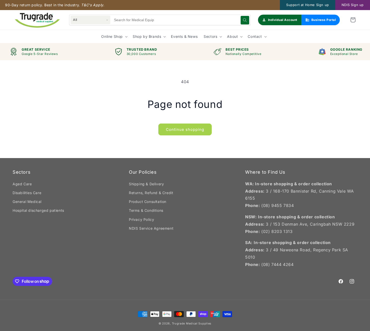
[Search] (245, 20)
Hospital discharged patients (38, 210)
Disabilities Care (27, 193)
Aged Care (22, 184)
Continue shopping (185, 129)
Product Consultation (147, 201)
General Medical (27, 201)
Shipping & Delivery (146, 184)
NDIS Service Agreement (151, 228)
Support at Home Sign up (307, 5)
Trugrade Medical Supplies (192, 323)
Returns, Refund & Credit (151, 193)
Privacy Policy (141, 219)
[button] (352, 19)
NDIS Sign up (353, 5)
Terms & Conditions (146, 210)
